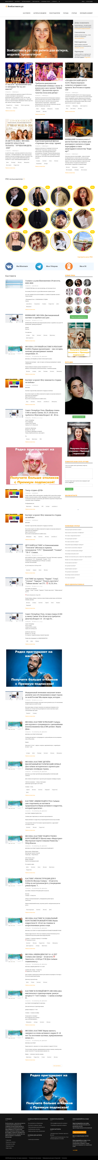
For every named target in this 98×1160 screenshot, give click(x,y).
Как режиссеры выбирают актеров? (74, 544)
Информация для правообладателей (51, 1158)
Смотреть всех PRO (85, 257)
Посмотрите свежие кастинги (82, 28)
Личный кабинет (86, 13)
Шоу (67, 108)
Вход (83, 1)
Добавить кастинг (79, 47)
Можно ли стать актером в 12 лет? (74, 559)
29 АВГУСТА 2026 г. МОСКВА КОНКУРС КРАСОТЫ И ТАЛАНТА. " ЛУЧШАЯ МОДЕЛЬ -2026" (18, 144)
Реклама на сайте (10, 1144)
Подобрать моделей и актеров (59, 1125)
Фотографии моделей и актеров (59, 1123)
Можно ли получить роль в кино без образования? (78, 556)
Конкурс (13, 162)
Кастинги (17, 1)
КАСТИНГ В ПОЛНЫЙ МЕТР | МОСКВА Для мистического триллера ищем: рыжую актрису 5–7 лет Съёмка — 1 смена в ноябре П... (43, 994)
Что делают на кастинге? (71, 571)
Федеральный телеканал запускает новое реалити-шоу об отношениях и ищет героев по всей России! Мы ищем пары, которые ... (43, 694)
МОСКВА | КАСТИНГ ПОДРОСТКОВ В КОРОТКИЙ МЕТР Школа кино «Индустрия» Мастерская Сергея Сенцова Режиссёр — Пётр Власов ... (43, 839)
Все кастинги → (58, 1065)
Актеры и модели (26, 1)
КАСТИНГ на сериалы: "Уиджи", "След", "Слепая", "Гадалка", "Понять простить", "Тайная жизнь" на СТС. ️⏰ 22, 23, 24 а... (42, 581)
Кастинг (38, 111)
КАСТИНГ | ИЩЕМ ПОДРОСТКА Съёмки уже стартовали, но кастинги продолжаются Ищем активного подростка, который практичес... (43, 804)
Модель (43, 108)
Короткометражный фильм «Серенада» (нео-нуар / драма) (48, 142)
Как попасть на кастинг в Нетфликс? (74, 532)
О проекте (54, 1)
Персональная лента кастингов (36, 1127)
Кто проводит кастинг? (71, 538)
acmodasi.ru (46, 401)
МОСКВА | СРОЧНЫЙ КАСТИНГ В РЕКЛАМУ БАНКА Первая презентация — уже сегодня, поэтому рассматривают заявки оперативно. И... (44, 350)
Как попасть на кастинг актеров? (73, 547)
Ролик (48, 943)
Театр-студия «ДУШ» (34, 490)
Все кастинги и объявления (35, 1123)
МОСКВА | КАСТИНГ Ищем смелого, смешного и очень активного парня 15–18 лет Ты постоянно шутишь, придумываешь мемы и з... (44, 1034)
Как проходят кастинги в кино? (73, 529)
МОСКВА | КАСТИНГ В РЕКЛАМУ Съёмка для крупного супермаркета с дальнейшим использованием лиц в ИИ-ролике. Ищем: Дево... (44, 725)
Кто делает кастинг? (70, 565)
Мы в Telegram (52, 266)
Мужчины (52, 335)
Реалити (28, 713)
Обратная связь (10, 1146)
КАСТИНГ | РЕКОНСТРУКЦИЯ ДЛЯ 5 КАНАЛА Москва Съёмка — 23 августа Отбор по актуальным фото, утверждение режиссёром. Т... (43, 882)
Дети (7, 162)
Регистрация (89, 1)
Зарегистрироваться (79, 317)
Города (66, 13)
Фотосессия (84, 169)
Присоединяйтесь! (79, 38)
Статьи (74, 13)
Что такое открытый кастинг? (73, 535)
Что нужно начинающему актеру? (74, 550)
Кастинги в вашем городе (35, 1125)
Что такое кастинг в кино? (72, 541)
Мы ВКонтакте (22, 266)
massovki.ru (29, 303)
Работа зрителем (25, 105)
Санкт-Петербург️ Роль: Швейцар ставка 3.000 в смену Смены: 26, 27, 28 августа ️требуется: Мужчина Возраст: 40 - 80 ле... (42, 412)
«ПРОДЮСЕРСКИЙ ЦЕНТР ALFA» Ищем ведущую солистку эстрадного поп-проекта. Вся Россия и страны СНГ (77, 85)
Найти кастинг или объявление (36, 1131)
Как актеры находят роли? (72, 553)
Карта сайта (9, 1148)
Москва (15, 107)
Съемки (17, 105)
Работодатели (35, 1)
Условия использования (35, 1158)
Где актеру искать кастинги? (72, 574)
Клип (37, 108)
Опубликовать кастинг (34, 1129)
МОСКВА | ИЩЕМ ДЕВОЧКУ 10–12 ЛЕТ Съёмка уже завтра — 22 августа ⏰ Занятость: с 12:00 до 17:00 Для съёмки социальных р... (41, 957)
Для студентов (83, 105)
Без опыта (73, 108)
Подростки (16, 165)
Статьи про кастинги (33, 1139)
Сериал (34, 570)
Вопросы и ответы (10, 1142)
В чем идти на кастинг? (71, 562)
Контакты (64, 1158)
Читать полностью (10, 110)
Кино (50, 160)
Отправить (69, 489)
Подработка (9, 105)
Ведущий (28, 605)
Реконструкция (30, 909)
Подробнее (87, 57)
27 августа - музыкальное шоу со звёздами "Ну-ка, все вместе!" (18, 86)
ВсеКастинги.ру (16, 6)
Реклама (77, 169)
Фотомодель (69, 169)
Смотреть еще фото (78, 417)
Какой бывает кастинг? (71, 568)
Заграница (38, 163)
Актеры (46, 163)
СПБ (40, 439)
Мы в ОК (83, 266)
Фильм (27, 439)
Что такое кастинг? (70, 577)
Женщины (50, 108)
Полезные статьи (45, 1)
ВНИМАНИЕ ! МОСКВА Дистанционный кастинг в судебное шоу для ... (42, 316)
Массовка (8, 107)
